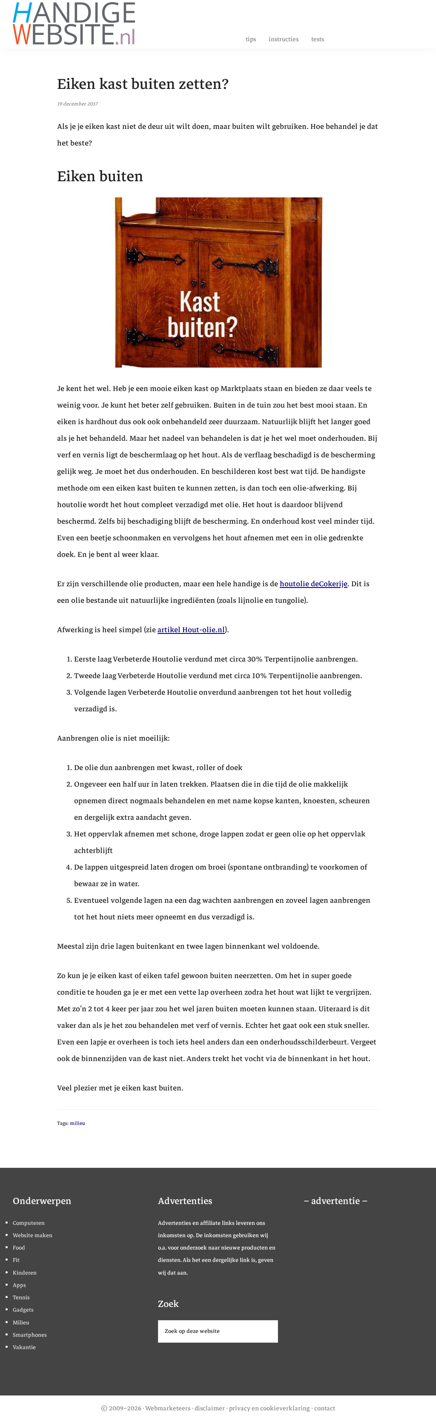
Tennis (21, 1297)
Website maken (32, 1235)
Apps (19, 1285)
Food (19, 1248)
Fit (16, 1260)
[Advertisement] (365, 1303)
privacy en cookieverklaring (269, 1408)
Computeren (29, 1223)
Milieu (21, 1322)
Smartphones (30, 1335)
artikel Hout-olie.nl (191, 630)
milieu (77, 1123)
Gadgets (23, 1310)
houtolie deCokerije (313, 584)
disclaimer (210, 1408)
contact (324, 1408)
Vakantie (24, 1347)
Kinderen (25, 1273)
